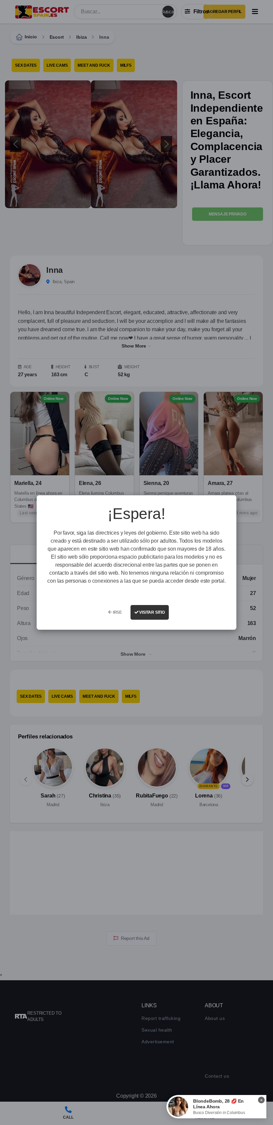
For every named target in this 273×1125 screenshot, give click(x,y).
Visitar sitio (151, 612)
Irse (117, 612)
